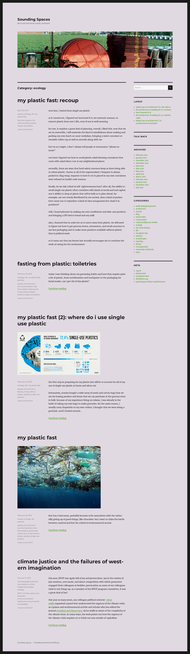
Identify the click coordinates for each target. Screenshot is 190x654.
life (32, 114)
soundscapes (141, 239)
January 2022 (141, 158)
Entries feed (141, 273)
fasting (32, 289)
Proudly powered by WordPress (46, 643)
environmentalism (25, 286)
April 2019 (140, 174)
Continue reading (57, 288)
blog (137, 214)
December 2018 (142, 185)
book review (141, 217)
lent (25, 533)
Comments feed (142, 276)
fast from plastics (24, 120)
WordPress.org (142, 279)
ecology (27, 114)
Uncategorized (142, 247)
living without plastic (26, 292)
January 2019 (141, 182)
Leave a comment (25, 129)
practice (20, 280)
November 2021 (142, 163)
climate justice (29, 593)
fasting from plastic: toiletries (56, 264)
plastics (20, 295)
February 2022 (142, 155)
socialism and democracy (69, 610)
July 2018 (139, 187)
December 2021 (142, 160)
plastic (33, 123)
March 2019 (141, 177)
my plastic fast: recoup (48, 100)
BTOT (19, 593)
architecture (141, 209)
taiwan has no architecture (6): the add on (153, 107)
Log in (138, 271)
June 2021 (140, 166)
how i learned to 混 (143, 112)
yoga (138, 252)
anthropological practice (27, 581)
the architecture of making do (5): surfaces (153, 110)
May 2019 (140, 171)
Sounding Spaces (33, 19)
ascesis (20, 114)
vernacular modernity (145, 249)
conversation (22, 584)
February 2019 (142, 179)
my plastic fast (34, 277)
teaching (139, 241)
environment (29, 284)
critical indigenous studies (147, 222)
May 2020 (140, 169)
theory (138, 244)
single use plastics (25, 126)
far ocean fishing (143, 228)
